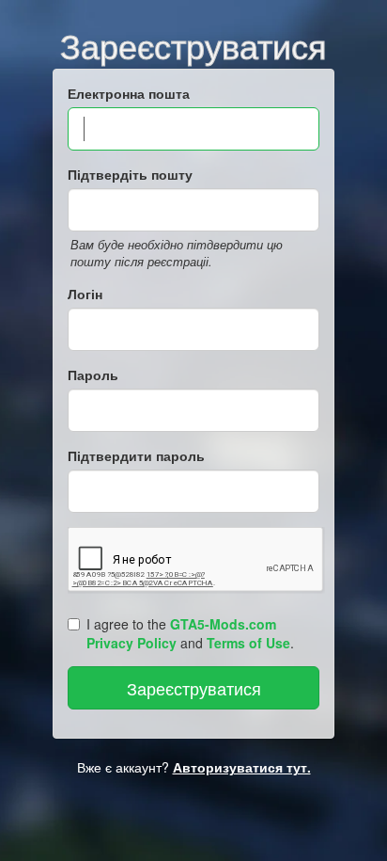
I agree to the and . (190, 633)
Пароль (93, 374)
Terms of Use (248, 642)
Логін (85, 293)
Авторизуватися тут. (242, 766)
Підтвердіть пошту (130, 174)
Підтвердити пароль (136, 455)
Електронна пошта (129, 93)
